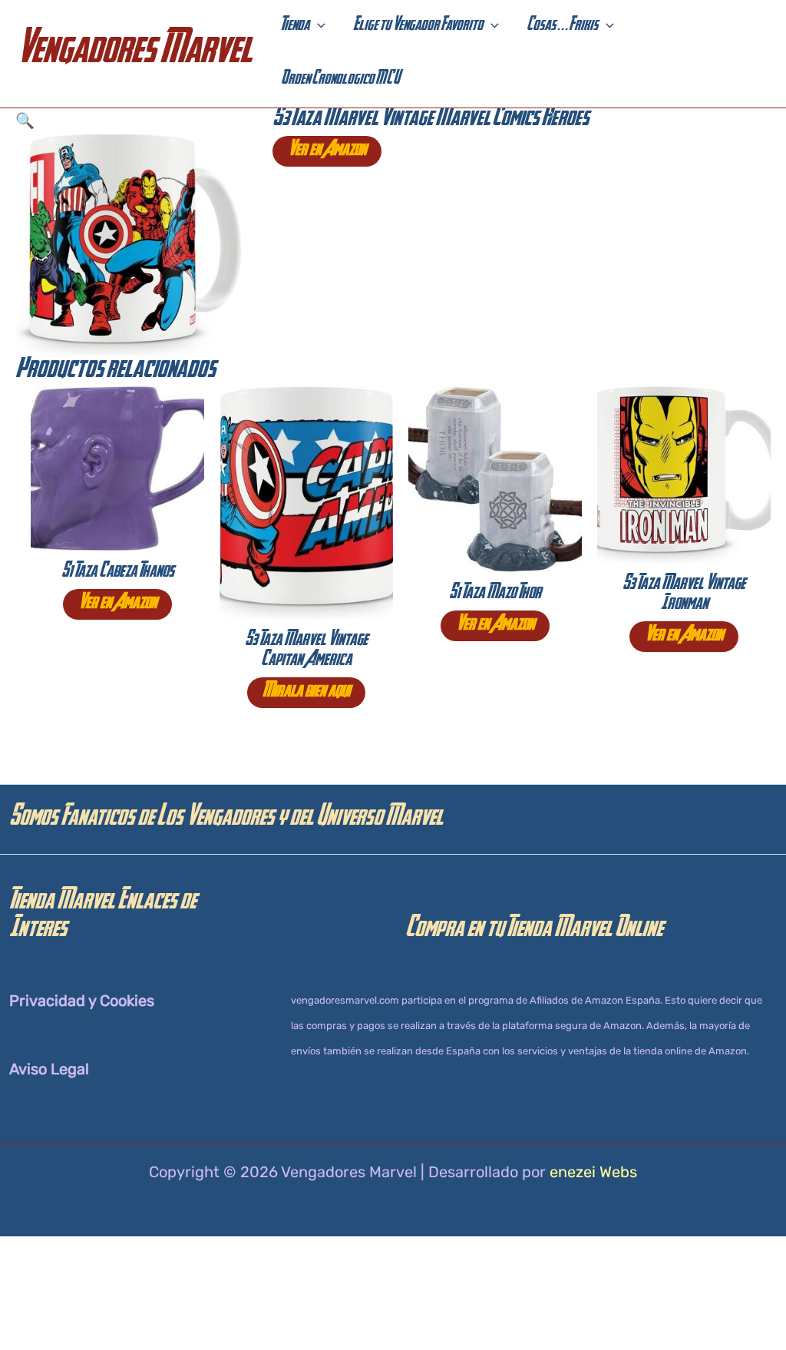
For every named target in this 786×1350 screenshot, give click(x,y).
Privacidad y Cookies (81, 1000)
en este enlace (357, 1335)
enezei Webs (593, 1172)
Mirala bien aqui (306, 692)
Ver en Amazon (327, 151)
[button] (317, 27)
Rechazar (682, 1314)
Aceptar (586, 1314)
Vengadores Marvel (133, 53)
